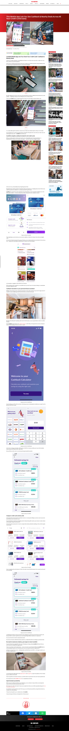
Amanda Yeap (9, 48)
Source (26, 93)
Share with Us (30, 719)
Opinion (31, 3)
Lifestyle (36, 3)
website (18, 678)
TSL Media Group (38, 729)
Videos (58, 3)
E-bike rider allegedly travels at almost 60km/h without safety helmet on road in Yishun (56, 108)
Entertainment (42, 3)
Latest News (10, 3)
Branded (47, 3)
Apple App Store (23, 673)
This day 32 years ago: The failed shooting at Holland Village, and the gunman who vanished (55, 122)
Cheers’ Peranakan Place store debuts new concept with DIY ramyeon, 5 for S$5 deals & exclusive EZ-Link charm (55, 167)
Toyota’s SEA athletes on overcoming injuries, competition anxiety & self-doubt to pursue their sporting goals (55, 139)
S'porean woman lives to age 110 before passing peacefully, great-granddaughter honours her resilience (55, 94)
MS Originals (52, 3)
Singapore (15, 3)
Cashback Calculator (22, 323)
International (22, 3)
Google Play (30, 673)
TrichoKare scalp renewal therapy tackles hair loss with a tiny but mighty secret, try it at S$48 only (55, 181)
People (27, 3)
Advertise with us (39, 719)
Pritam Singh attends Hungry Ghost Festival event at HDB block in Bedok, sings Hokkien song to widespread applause (55, 66)
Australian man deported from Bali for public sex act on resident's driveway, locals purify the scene (55, 80)
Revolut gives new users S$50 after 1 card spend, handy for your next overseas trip (55, 153)
